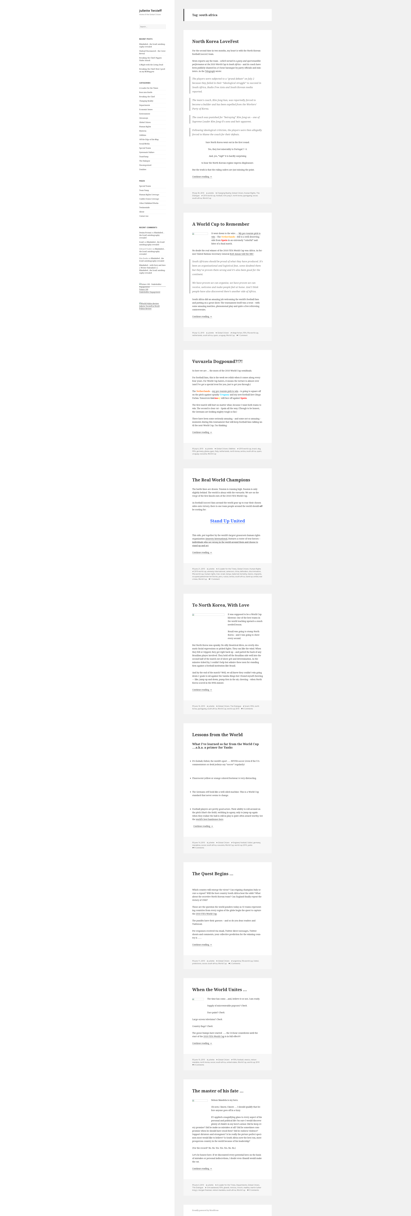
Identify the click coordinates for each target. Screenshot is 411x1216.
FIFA (244, 333)
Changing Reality (146, 101)
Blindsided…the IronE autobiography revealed (151, 235)
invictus (233, 1187)
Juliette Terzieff (150, 11)
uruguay (222, 335)
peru (220, 576)
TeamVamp (143, 156)
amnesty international (216, 571)
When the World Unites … (219, 989)
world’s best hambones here (209, 819)
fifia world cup (198, 574)
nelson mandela (219, 1190)
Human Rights (145, 126)
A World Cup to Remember (220, 224)
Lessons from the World (217, 734)
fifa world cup (252, 333)
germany (200, 451)
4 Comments (199, 1065)
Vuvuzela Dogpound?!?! (217, 361)
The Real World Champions (221, 480)
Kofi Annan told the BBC (242, 254)
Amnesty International (216, 538)
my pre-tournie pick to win (225, 391)
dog (259, 448)
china (237, 571)
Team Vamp (144, 190)
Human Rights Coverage (149, 194)
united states (231, 1062)
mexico (250, 574)
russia (225, 576)
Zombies (142, 169)
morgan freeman (205, 1190)
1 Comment (242, 335)
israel (223, 574)
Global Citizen (145, 122)
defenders (244, 571)
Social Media (144, 144)
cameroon (230, 571)
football (219, 195)
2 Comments (235, 963)
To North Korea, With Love (220, 605)
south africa (197, 198)
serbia (243, 451)
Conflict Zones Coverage (149, 199)
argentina (237, 961)
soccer (255, 195)
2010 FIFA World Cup (206, 913)
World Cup (207, 198)
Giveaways (143, 118)
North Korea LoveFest (215, 41)
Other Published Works (148, 203)
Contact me (143, 216)
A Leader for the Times (148, 88)
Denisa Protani (145, 232)
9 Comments (199, 848)
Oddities (142, 135)
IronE (141, 242)
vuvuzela (203, 454)
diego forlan (237, 333)
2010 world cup (209, 195)
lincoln (240, 1187)
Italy (216, 451)
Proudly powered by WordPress (205, 1210)
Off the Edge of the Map (149, 139)
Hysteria (142, 131)
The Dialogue (144, 161)
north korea (237, 195)
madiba (246, 1187)
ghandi (226, 1187)
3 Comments (248, 708)
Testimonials (144, 207)
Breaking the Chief (147, 96)
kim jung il (227, 195)
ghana (206, 451)
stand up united (252, 576)
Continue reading (202, 176)
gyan (212, 451)
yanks (250, 845)
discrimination (255, 571)
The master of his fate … (217, 1091)
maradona (196, 845)
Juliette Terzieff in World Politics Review (149, 307)
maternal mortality (239, 574)
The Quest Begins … (212, 873)
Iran (218, 574)
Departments (144, 105)
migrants (257, 574)
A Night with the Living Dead (151, 65)
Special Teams (145, 148)
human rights (210, 574)
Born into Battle (145, 92)
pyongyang (247, 195)
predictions (196, 963)
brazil (254, 448)
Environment (144, 114)
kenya (228, 574)
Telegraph (210, 71)
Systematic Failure (146, 152)
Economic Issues (146, 109)
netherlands (197, 335)
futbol (250, 842)
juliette (211, 193)
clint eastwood (212, 1187)
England (236, 842)
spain (215, 335)
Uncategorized (145, 165)
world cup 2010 (233, 708)
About (141, 212)
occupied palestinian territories (205, 576)
